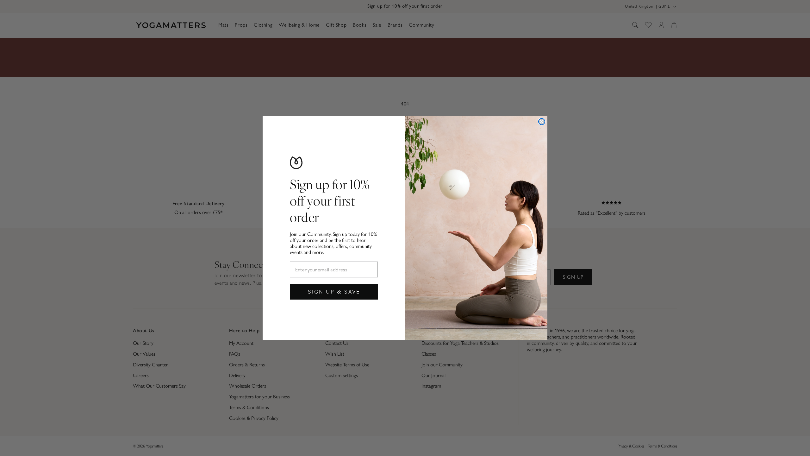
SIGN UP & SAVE (334, 291)
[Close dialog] (542, 121)
